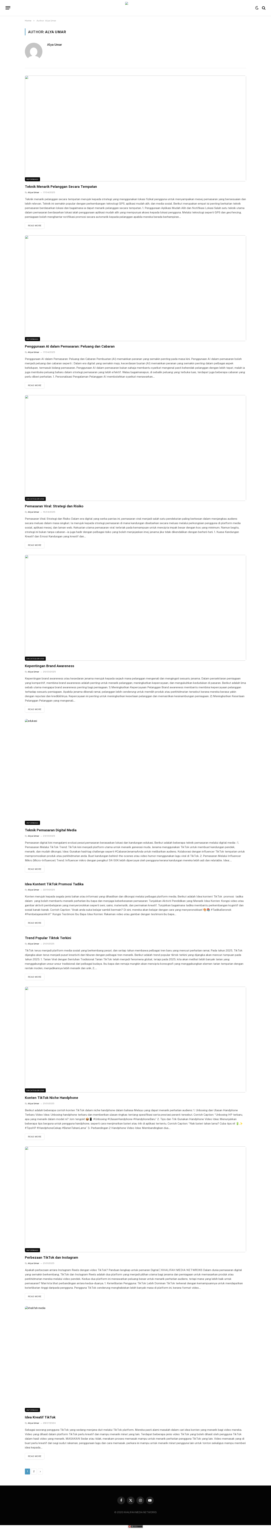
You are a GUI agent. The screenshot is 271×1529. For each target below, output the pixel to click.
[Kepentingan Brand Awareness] (135, 608)
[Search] (263, 8)
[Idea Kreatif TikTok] (135, 1359)
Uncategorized (35, 499)
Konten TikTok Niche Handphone (51, 1098)
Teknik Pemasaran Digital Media (51, 830)
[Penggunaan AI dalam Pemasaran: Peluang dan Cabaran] (135, 288)
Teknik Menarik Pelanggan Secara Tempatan (61, 186)
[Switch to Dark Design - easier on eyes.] (257, 8)
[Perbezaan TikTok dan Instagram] (135, 1199)
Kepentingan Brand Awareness (49, 666)
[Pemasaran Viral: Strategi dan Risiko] (135, 448)
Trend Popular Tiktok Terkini (48, 938)
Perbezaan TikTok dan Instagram (51, 1257)
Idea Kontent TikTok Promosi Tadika (54, 884)
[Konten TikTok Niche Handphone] (135, 1039)
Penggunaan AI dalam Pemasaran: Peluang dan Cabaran (70, 346)
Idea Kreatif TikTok (40, 1417)
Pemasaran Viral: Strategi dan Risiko (54, 506)
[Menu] (8, 8)
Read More (34, 225)
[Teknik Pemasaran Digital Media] (135, 772)
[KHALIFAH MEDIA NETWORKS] (135, 8)
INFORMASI (32, 179)
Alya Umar (54, 44)
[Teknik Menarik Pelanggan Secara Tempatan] (135, 128)
